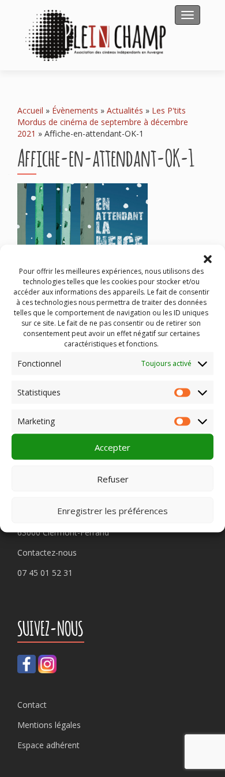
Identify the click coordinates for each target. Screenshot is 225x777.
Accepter (112, 446)
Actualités (125, 110)
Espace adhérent (48, 745)
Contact (32, 704)
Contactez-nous (47, 552)
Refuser (113, 478)
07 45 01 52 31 (45, 572)
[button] (207, 259)
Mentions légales (49, 724)
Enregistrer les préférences (112, 510)
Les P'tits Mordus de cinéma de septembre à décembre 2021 (102, 122)
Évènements (75, 110)
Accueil (30, 110)
